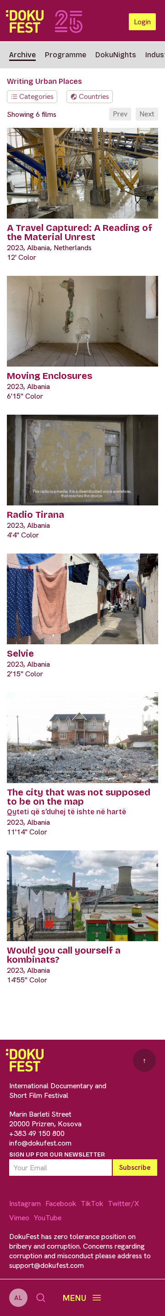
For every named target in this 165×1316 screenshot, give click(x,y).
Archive (22, 54)
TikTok (92, 1203)
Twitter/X (123, 1203)
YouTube (47, 1218)
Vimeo (19, 1218)
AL (18, 1298)
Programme (65, 54)
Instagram (25, 1203)
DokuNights (115, 54)
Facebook (60, 1203)
